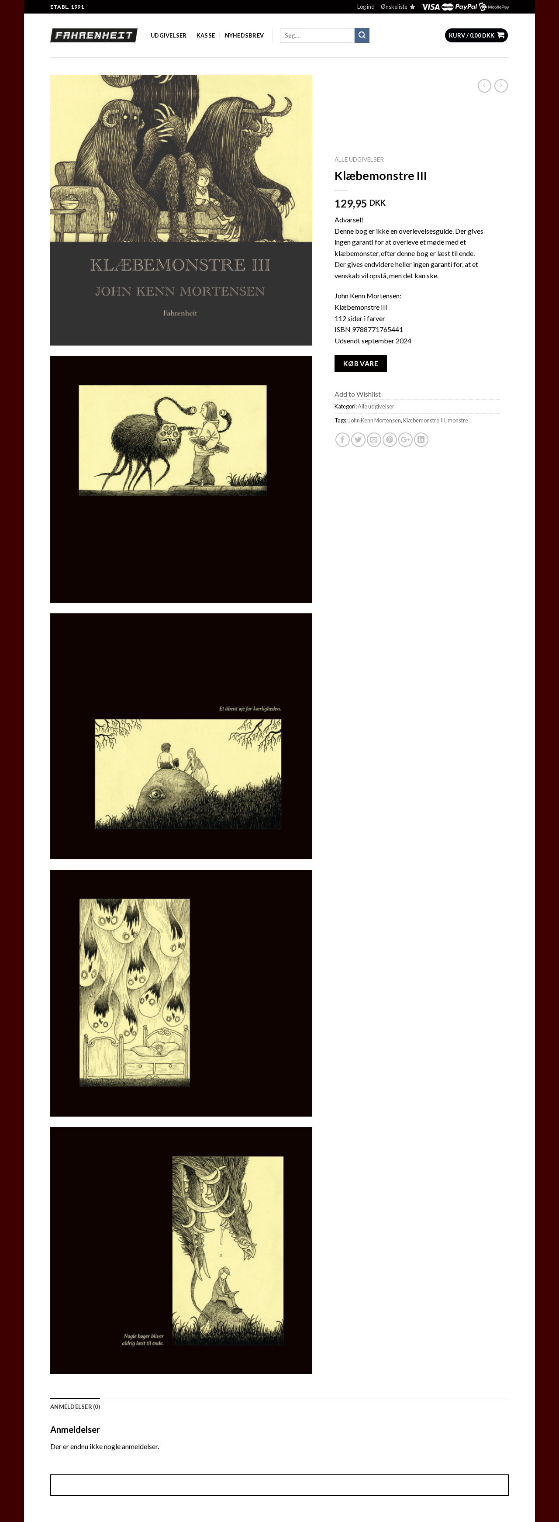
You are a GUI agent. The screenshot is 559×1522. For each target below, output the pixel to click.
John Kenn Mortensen (375, 420)
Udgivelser (169, 35)
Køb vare (361, 363)
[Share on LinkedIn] (421, 439)
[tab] (75, 1406)
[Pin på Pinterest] (390, 439)
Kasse (206, 35)
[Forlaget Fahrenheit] (94, 35)
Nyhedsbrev (244, 35)
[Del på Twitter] (358, 439)
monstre (458, 420)
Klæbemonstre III (424, 420)
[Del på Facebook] (342, 439)
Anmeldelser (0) (75, 1406)
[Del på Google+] (405, 439)
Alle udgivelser (359, 159)
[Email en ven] (374, 439)
